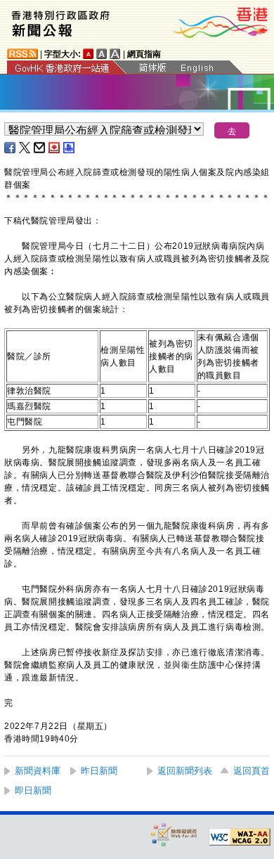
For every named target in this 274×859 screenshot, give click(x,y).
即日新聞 (33, 790)
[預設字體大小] (88, 54)
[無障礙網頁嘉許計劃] (174, 834)
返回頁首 (251, 771)
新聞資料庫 (37, 771)
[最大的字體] (115, 54)
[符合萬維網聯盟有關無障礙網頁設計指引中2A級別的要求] (239, 837)
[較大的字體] (101, 54)
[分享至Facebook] (10, 147)
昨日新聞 (99, 771)
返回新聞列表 (184, 771)
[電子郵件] (40, 147)
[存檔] (54, 147)
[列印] (69, 147)
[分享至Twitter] (25, 147)
